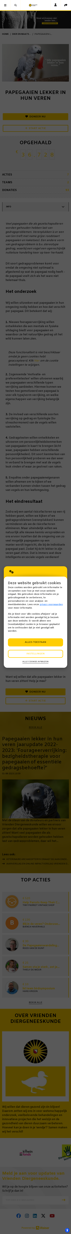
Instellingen (35, 653)
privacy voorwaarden (51, 604)
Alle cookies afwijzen (35, 661)
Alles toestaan (35, 642)
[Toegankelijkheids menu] (67, 1230)
